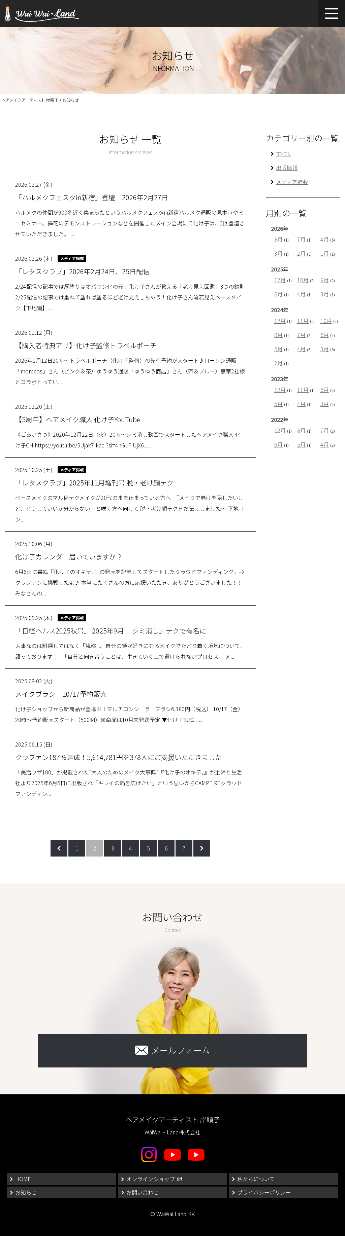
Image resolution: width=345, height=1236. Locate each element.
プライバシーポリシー (264, 1192)
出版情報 (286, 167)
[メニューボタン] (331, 13)
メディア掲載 (292, 182)
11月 (303, 321)
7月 (301, 239)
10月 (303, 280)
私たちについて (256, 1179)
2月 (301, 253)
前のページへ (59, 848)
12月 (280, 280)
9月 (324, 280)
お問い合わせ (142, 1192)
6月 (278, 294)
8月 (278, 239)
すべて (283, 153)
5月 (278, 349)
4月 (324, 239)
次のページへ (201, 848)
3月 (278, 253)
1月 (324, 253)
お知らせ (26, 1192)
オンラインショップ (150, 1179)
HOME (23, 1179)
